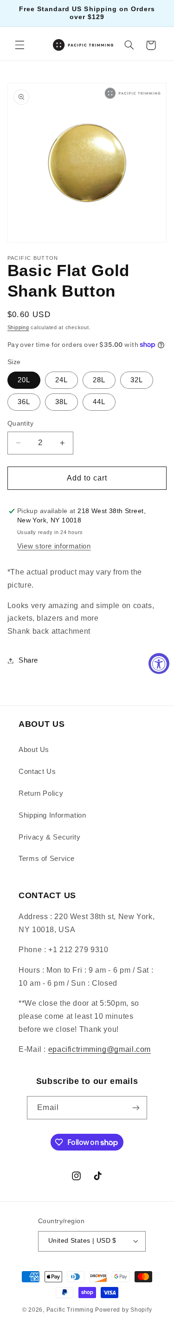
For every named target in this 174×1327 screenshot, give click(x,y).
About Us (34, 749)
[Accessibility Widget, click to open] (158, 663)
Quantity (20, 423)
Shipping (18, 327)
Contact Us (37, 771)
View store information (54, 546)
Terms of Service (47, 858)
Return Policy (41, 793)
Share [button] (28, 660)
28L (99, 380)
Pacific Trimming (70, 1310)
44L (99, 402)
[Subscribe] (136, 1107)
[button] (19, 45)
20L (24, 380)
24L (61, 380)
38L (61, 402)
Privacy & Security (49, 837)
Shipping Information (52, 815)
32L (136, 380)
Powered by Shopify (123, 1310)
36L (24, 402)
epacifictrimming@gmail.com (99, 1049)
